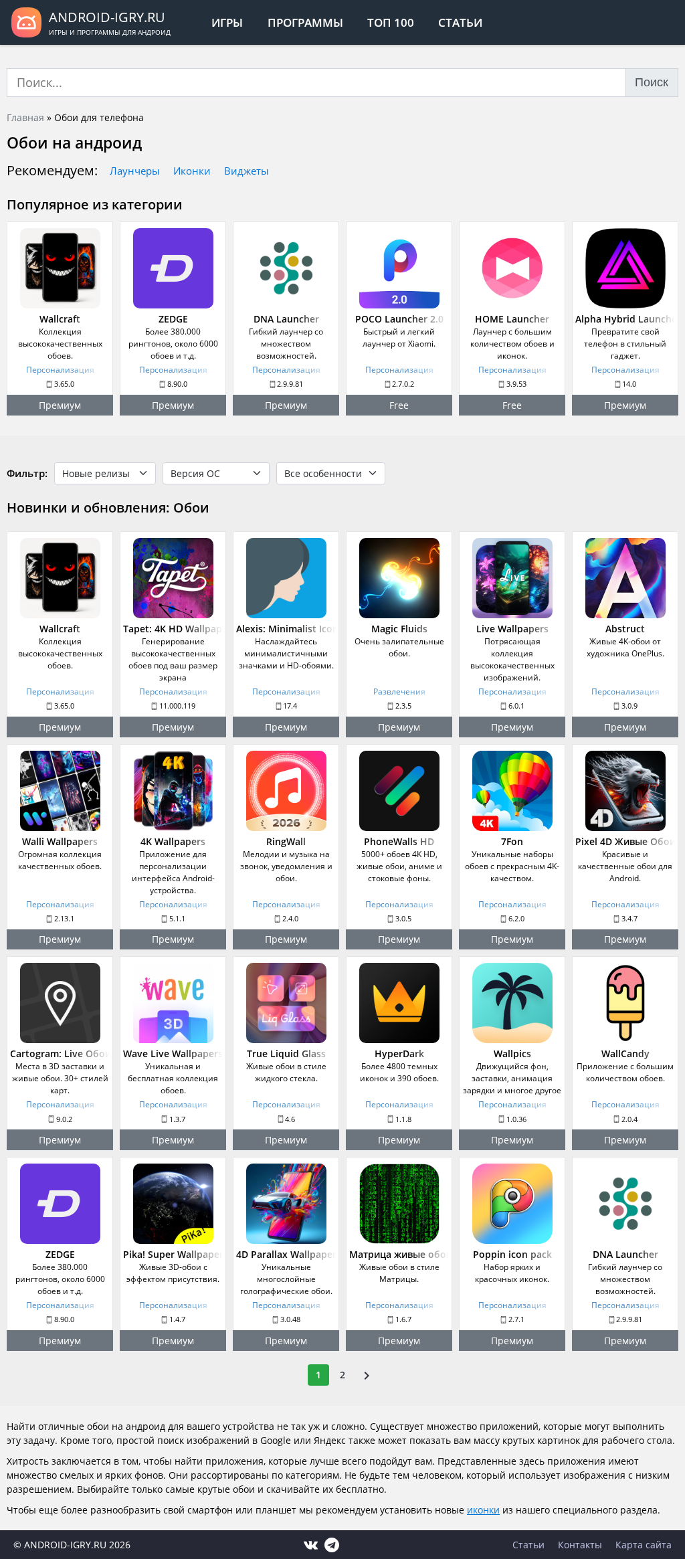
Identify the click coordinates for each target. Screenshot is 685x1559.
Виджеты (246, 170)
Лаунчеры (135, 170)
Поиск (651, 82)
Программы (305, 22)
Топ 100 (390, 22)
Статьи (460, 22)
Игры (227, 22)
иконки (483, 1509)
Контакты (580, 1544)
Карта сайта (643, 1544)
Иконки (192, 170)
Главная (25, 117)
